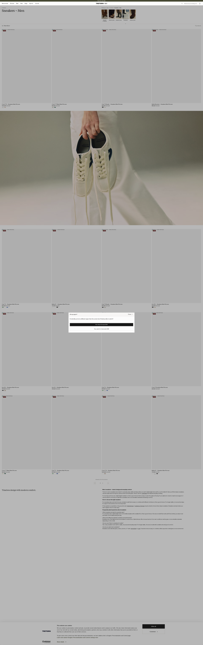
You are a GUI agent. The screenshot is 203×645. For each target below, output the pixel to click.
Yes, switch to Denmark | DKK (101, 329)
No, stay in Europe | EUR (102, 324)
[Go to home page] (101, 3)
